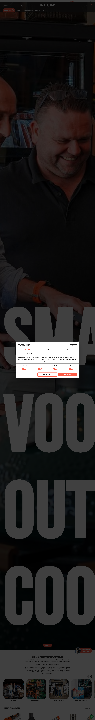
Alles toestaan (67, 374)
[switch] (40, 369)
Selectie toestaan (47, 374)
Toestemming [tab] (26, 349)
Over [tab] (68, 349)
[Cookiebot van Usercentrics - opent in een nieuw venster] (71, 344)
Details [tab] (47, 349)
